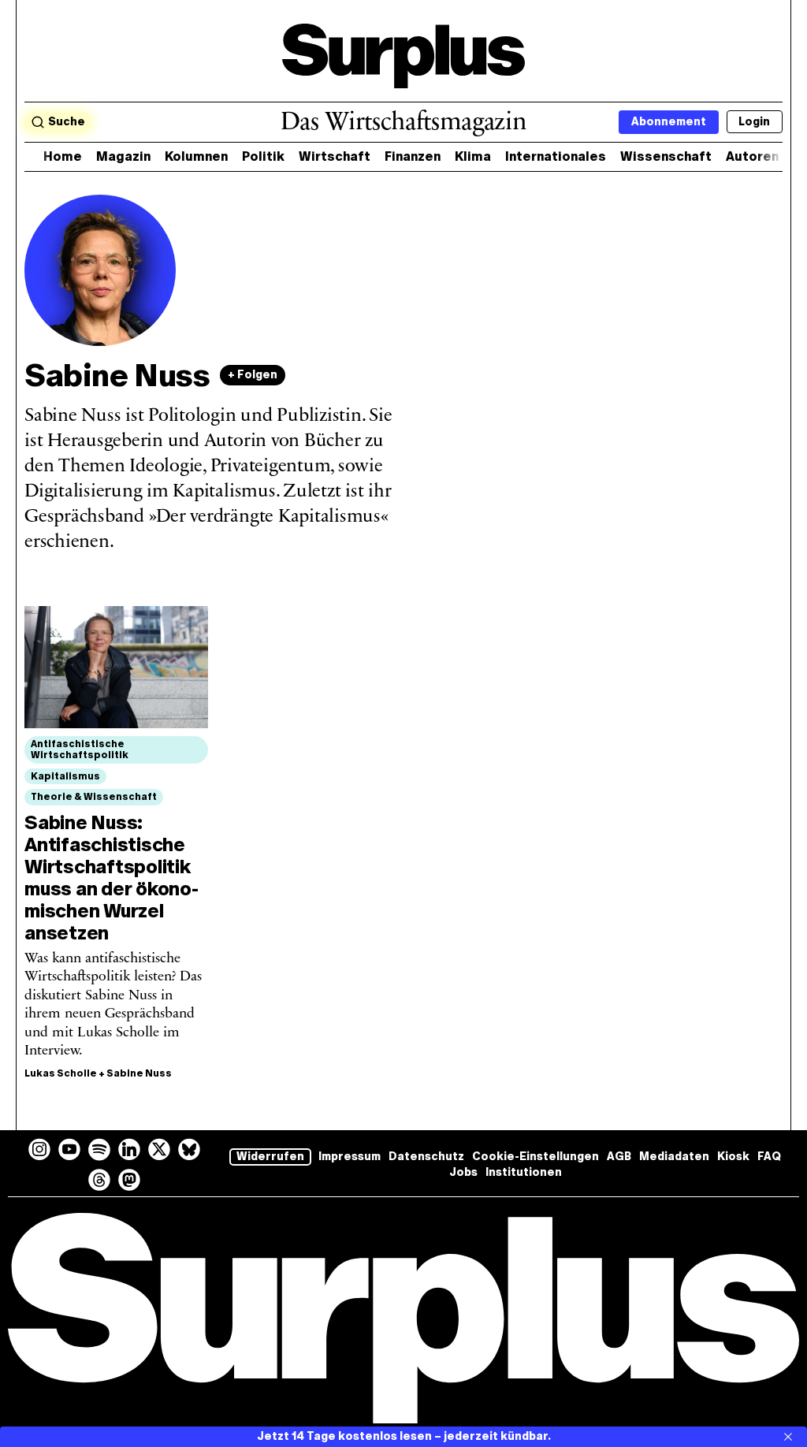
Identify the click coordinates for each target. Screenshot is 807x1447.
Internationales (555, 156)
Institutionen (523, 1172)
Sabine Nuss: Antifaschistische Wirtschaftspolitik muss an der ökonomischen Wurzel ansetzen (111, 877)
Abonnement (668, 121)
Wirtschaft (334, 156)
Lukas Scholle (60, 1073)
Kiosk (733, 1156)
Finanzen (413, 156)
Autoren (752, 156)
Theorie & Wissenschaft (94, 796)
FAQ (769, 1156)
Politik (263, 156)
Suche (66, 121)
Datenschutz (426, 1156)
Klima (473, 156)
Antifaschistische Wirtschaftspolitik (79, 749)
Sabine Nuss (139, 1073)
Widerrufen (270, 1156)
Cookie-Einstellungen (535, 1156)
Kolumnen (196, 156)
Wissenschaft (666, 156)
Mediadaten (674, 1156)
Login (754, 121)
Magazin (123, 156)
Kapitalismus (65, 776)
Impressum (349, 1156)
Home (62, 156)
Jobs (463, 1172)
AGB (619, 1156)
